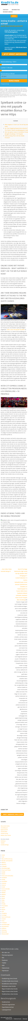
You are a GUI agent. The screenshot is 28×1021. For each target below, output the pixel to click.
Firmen (3, 874)
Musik (3, 898)
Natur (3, 900)
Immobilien (4, 881)
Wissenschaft (5, 934)
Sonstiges (4, 915)
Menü (14, 16)
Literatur (4, 890)
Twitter (4, 963)
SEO (3, 911)
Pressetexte (5, 905)
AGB (3, 965)
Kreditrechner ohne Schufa (10, 994)
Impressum (5, 970)
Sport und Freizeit (6, 917)
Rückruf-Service (8, 12)
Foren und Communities (7, 875)
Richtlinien (3, 841)
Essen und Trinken (6, 870)
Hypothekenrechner (8, 1007)
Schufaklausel (4, 828)
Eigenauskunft (4, 829)
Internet (4, 885)
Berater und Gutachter (7, 860)
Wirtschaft (4, 932)
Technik (4, 919)
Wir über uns (6, 952)
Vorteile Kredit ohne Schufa (10, 981)
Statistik (3, 843)
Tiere (3, 920)
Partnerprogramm (7, 955)
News (3, 902)
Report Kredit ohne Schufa (9, 989)
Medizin (4, 894)
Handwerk (4, 877)
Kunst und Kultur (6, 889)
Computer (4, 866)
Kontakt (5, 9)
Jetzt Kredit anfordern (15, 54)
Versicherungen (5, 924)
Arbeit (3, 855)
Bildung (3, 862)
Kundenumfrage (5, 844)
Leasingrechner (6, 1010)
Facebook (5, 960)
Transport (4, 922)
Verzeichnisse (5, 926)
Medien (4, 892)
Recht (3, 907)
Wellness (4, 928)
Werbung (4, 930)
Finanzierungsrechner (8, 1004)
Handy (3, 879)
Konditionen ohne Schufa (9, 984)
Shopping (4, 913)
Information (16, 9)
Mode (3, 896)
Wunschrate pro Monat (7, 73)
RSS (3, 958)
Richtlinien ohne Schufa (9, 986)
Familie (3, 872)
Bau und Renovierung (7, 859)
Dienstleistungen (6, 868)
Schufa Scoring (4, 833)
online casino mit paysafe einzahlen (16, 329)
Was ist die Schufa (5, 826)
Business (4, 864)
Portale (3, 904)
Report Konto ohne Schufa (10, 991)
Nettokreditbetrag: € (8, 61)
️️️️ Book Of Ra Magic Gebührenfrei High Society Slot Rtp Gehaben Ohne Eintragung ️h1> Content (20, 573)
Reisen (3, 909)
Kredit (3, 887)
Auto (3, 857)
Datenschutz (5, 968)
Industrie (4, 883)
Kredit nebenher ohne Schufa (13, 814)
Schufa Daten (4, 831)
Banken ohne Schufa (6, 835)
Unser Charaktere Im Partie (22, 587)
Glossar (25, 1019)
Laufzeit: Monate (6, 67)
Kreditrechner (6, 1002)
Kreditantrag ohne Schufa (9, 978)
